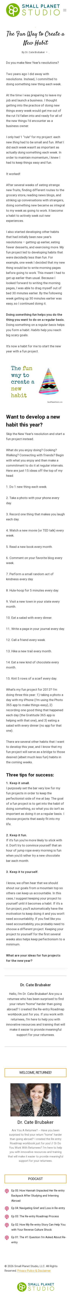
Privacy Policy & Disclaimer (34, 1270)
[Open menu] (64, 10)
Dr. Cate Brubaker (35, 52)
